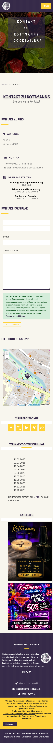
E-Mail (37, 497)
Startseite (6, 84)
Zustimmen (10, 724)
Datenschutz (26, 736)
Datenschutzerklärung (15, 316)
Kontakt (17, 736)
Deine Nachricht (11, 250)
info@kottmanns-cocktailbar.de (28, 688)
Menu (45, 6)
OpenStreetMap (34, 404)
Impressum (8, 736)
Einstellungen (41, 716)
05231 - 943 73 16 (28, 694)
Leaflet (22, 404)
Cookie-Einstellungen (41, 736)
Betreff (6, 236)
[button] (27, 376)
